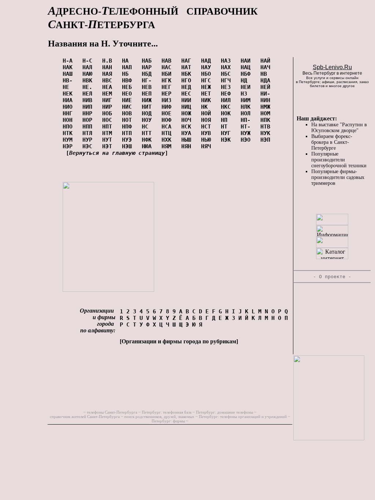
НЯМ (168, 146)
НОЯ (207, 120)
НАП (128, 67)
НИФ (168, 107)
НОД (148, 113)
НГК (168, 80)
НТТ (148, 133)
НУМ (69, 140)
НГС (207, 80)
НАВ (168, 60)
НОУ (148, 120)
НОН (69, 120)
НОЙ (207, 113)
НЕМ (108, 93)
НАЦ (247, 67)
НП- (247, 120)
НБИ (168, 74)
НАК (69, 67)
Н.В (108, 60)
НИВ (89, 100)
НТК (69, 133)
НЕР (168, 93)
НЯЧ (207, 146)
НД (247, 80)
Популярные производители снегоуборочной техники (339, 159)
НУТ (108, 140)
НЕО (128, 93)
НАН (108, 67)
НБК (187, 74)
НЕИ (247, 87)
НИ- (267, 93)
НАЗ (227, 60)
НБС (227, 74)
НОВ (128, 113)
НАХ (227, 67)
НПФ (128, 126)
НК (207, 107)
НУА (187, 133)
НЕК (69, 93)
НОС (108, 120)
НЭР (69, 146)
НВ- (69, 80)
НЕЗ (227, 87)
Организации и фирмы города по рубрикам (179, 341)
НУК (267, 133)
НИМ (247, 100)
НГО (187, 80)
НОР (89, 120)
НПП (89, 126)
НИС (128, 107)
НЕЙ (267, 87)
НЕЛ (89, 93)
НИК (207, 100)
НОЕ (168, 113)
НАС (168, 67)
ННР (89, 113)
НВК (89, 80)
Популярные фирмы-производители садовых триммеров (337, 177)
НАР (148, 67)
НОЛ (247, 113)
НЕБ (128, 87)
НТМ (108, 133)
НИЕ (128, 100)
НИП (89, 107)
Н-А (69, 60)
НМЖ (267, 107)
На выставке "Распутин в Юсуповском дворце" (339, 127)
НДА (267, 80)
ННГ (69, 113)
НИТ (148, 107)
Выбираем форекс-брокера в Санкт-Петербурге (331, 142)
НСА (168, 126)
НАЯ (108, 74)
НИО (69, 107)
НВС (108, 80)
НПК (267, 120)
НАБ (148, 60)
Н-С (89, 60)
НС (148, 126)
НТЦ (168, 133)
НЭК (227, 140)
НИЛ (227, 100)
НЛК (247, 107)
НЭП (267, 140)
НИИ (187, 100)
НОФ (168, 120)
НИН (267, 100)
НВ (267, 74)
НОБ (108, 113)
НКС (227, 107)
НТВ (267, 126)
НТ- (247, 126)
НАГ (187, 60)
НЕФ (227, 93)
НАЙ (267, 60)
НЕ (69, 87)
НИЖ (148, 100)
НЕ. (89, 87)
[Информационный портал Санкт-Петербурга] (332, 234)
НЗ (247, 93)
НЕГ (168, 87)
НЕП (148, 93)
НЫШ (187, 140)
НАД (207, 60)
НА (128, 60)
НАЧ (267, 67)
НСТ (207, 126)
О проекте (332, 276)
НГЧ (227, 80)
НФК (148, 140)
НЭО (247, 140)
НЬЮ (207, 140)
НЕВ (148, 87)
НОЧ (187, 120)
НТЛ (89, 133)
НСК (187, 126)
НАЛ (89, 67)
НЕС (187, 93)
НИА (69, 100)
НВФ (128, 80)
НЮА (148, 146)
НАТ (187, 67)
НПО (69, 126)
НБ (128, 74)
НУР (89, 140)
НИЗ (168, 100)
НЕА (108, 87)
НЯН (187, 146)
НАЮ (89, 74)
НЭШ (128, 146)
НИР (108, 107)
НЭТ (108, 146)
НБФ (247, 74)
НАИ (247, 60)
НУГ (227, 133)
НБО (207, 74)
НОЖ (187, 113)
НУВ (207, 133)
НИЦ (187, 107)
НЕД (187, 87)
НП (227, 120)
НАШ (69, 74)
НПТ (108, 126)
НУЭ (128, 140)
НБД (148, 74)
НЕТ (207, 93)
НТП (128, 133)
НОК (227, 113)
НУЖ (247, 133)
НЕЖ (207, 87)
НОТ (128, 120)
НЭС (89, 146)
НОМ (267, 113)
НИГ (108, 100)
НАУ (207, 67)
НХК (168, 140)
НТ (227, 126)
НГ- (148, 80)
